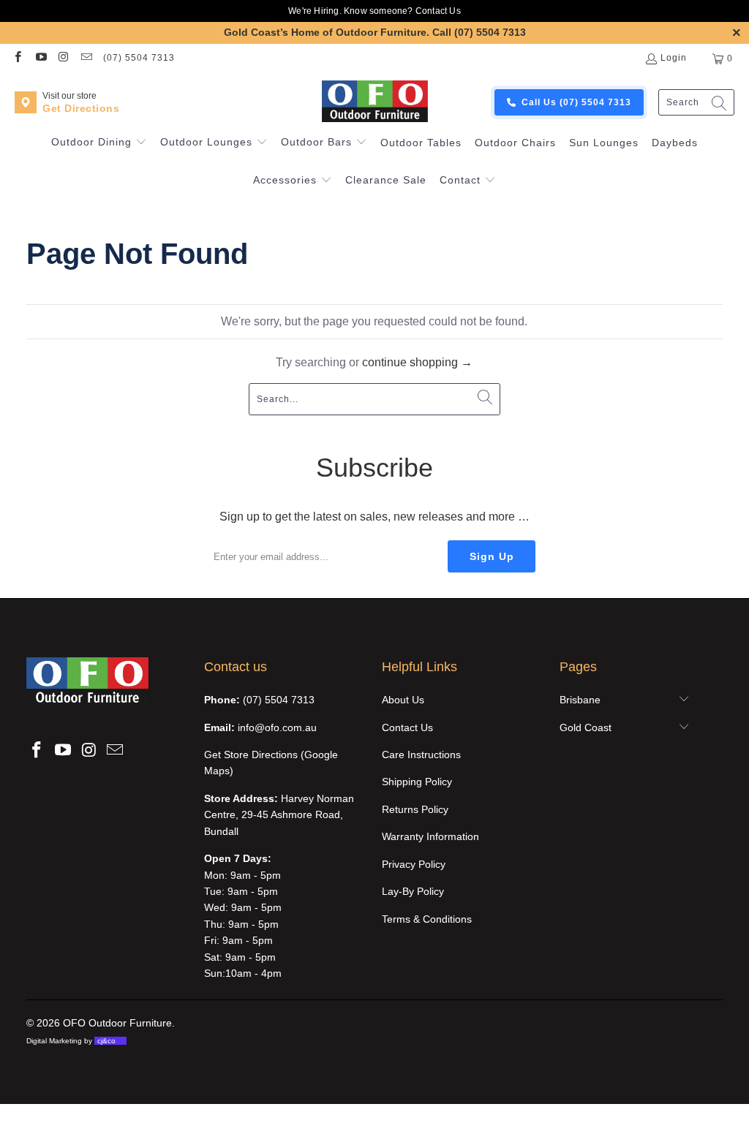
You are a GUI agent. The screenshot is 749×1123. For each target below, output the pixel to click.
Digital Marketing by (71, 1041)
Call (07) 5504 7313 (479, 32)
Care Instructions (421, 754)
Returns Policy (415, 809)
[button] (99, 143)
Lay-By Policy (413, 891)
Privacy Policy (413, 864)
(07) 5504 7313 (139, 58)
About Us (403, 700)
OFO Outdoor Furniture (117, 1023)
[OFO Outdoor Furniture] (374, 102)
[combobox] (696, 102)
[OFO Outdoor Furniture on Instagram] (63, 58)
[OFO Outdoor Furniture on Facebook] (17, 58)
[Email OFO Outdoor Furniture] (86, 58)
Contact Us (438, 11)
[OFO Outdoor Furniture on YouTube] (40, 58)
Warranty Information (430, 836)
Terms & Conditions (427, 919)
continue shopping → (417, 362)
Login (673, 58)
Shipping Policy (417, 781)
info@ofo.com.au (277, 727)
